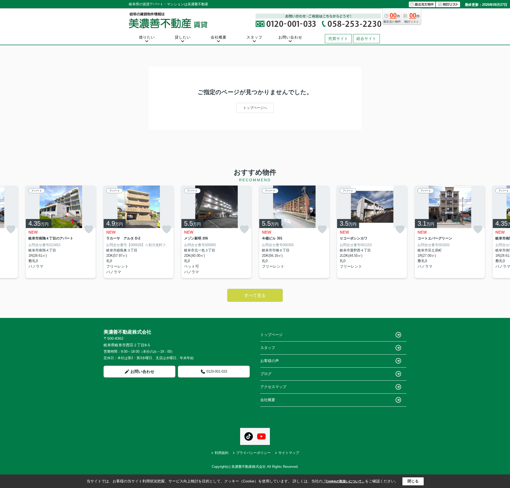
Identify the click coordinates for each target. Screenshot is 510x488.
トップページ (271, 335)
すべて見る (255, 295)
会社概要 (219, 37)
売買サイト (338, 38)
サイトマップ (288, 453)
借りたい (147, 37)
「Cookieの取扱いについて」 (343, 481)
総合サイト (366, 38)
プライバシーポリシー (253, 453)
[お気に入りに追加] (11, 229)
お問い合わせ (290, 37)
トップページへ (255, 108)
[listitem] (138, 232)
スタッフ (254, 37)
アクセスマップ (273, 387)
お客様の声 (269, 361)
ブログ (265, 374)
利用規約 (221, 453)
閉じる (413, 481)
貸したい (183, 37)
